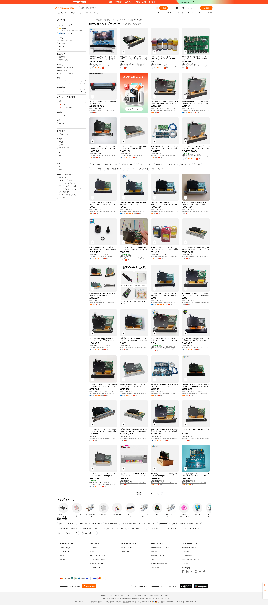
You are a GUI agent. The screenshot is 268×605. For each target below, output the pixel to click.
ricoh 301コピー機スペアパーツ (94, 528)
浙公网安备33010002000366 (168, 602)
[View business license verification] (153, 602)
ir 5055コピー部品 (145, 164)
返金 (152, 559)
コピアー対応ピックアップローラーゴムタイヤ (105, 164)
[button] (157, 8)
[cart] (183, 8)
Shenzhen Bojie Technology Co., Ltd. (163, 155)
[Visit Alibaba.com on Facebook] (183, 571)
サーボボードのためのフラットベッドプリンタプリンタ (138, 524)
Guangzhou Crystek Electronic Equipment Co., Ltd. (103, 110)
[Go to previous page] (135, 493)
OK (82, 82)
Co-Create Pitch (65, 551)
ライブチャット (156, 551)
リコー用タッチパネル (160, 169)
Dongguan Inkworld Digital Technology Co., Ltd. (165, 66)
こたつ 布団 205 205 (90, 533)
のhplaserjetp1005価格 (67, 524)
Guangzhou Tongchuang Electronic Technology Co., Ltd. (165, 256)
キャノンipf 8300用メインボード (138, 169)
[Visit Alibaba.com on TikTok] (204, 571)
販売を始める (186, 551)
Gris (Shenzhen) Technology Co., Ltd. (163, 110)
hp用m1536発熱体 (111, 524)
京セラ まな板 (172, 528)
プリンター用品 (118, 20)
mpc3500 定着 (96, 169)
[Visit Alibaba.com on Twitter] (191, 571)
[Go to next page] (164, 493)
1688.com (112, 595)
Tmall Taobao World (123, 595)
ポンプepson (186, 164)
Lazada (134, 595)
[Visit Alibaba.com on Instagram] (196, 571)
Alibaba (91, 20)
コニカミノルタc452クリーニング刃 (90, 524)
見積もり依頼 (125, 551)
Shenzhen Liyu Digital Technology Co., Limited (165, 211)
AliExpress (104, 595)
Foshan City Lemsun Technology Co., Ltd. (164, 349)
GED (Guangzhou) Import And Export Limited (134, 347)
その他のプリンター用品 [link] (134, 20)
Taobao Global (142, 595)
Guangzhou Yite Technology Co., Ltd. (132, 211)
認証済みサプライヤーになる (191, 559)
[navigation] (71, 257)
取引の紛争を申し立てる (159, 555)
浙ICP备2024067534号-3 (187, 602)
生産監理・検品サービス (98, 563)
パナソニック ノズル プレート (190, 528)
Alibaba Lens (64, 586)
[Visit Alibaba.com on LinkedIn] (187, 571)
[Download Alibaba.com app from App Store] (186, 586)
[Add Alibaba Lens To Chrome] (89, 586)
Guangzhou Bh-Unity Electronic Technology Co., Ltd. (196, 347)
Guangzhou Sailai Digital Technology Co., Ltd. (196, 66)
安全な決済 (94, 548)
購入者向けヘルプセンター (160, 548)
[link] (265, 585)
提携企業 (185, 563)
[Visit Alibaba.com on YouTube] (200, 571)
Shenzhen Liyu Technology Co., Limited (195, 211)
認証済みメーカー (127, 548)
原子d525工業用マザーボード (115, 169)
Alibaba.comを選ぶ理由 (67, 548)
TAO (150, 595)
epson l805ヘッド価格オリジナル (69, 528)
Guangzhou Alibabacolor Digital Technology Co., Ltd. (196, 256)
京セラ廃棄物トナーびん (139, 528)
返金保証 (93, 551)
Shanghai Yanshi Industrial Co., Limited (132, 66)
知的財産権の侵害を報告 (159, 563)
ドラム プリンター (157, 528)
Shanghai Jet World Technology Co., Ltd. (102, 211)
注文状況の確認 (187, 555)
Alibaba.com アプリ (157, 586)
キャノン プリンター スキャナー (69, 533)
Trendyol (156, 595)
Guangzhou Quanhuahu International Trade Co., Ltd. (196, 302)
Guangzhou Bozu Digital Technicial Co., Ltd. (103, 256)
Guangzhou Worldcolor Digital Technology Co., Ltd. (103, 155)
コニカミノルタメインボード (117, 528)
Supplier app (143, 586)
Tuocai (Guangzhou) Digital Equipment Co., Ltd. (134, 155)
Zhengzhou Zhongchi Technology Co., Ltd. (196, 157)
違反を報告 (155, 567)
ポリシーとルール (96, 567)
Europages (164, 595)
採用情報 (63, 559)
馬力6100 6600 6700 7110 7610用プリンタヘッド (187, 524)
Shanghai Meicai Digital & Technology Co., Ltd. (103, 302)
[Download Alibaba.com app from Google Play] (201, 586)
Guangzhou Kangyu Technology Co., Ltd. (133, 258)
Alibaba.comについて (67, 543)
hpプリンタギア (128, 164)
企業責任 (63, 555)
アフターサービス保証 (97, 559)
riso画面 (198, 164)
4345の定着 (163, 524)
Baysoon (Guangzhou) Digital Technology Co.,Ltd (103, 393)
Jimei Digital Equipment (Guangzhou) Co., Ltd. (196, 110)
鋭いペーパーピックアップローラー (166, 164)
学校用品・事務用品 (103, 20)
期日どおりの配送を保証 (98, 555)
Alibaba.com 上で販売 (189, 548)
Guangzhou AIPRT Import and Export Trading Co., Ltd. (103, 66)
